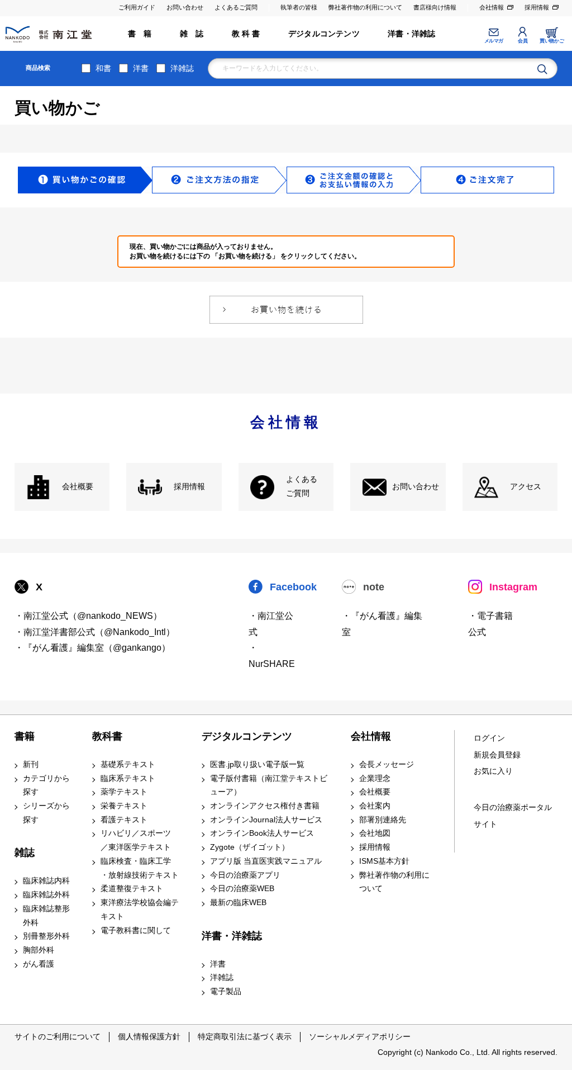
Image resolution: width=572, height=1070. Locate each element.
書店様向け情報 (434, 7)
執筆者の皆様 (298, 7)
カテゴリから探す (46, 785)
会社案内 (374, 806)
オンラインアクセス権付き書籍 (265, 806)
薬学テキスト (124, 792)
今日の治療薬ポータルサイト (513, 815)
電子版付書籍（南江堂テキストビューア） (268, 785)
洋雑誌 (182, 68)
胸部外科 (38, 950)
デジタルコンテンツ (324, 34)
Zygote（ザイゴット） (249, 847)
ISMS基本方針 (384, 861)
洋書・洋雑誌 (411, 34)
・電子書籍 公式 (490, 624)
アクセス (525, 486)
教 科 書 (246, 34)
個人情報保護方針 (149, 1036)
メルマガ (493, 41)
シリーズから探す (46, 813)
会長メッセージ (386, 764)
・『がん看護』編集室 (382, 624)
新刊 (31, 764)
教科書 (107, 736)
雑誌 (25, 852)
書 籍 (140, 34)
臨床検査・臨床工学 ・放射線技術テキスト (140, 868)
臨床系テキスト (128, 778)
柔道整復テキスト (132, 888)
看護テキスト (124, 820)
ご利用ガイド (136, 7)
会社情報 (491, 7)
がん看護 (38, 964)
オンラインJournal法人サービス (266, 820)
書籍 (25, 736)
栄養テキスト (124, 806)
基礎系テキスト (128, 764)
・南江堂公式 (271, 624)
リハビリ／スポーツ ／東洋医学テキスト (136, 840)
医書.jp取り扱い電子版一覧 (257, 764)
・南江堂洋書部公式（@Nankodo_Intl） (95, 632)
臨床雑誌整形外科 (46, 916)
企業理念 (374, 778)
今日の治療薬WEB (242, 888)
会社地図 (374, 833)
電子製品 (225, 991)
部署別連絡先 (382, 820)
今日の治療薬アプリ (245, 875)
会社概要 (77, 486)
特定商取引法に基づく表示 (245, 1036)
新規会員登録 (497, 755)
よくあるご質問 (236, 7)
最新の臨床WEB (238, 902)
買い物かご (552, 41)
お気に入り (493, 771)
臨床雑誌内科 (46, 881)
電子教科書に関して (136, 930)
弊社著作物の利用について (365, 7)
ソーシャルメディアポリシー (360, 1036)
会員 (522, 41)
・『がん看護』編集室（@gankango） (92, 647)
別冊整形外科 (46, 936)
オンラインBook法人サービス (262, 833)
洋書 (141, 68)
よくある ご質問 (301, 486)
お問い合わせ (184, 7)
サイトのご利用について (58, 1036)
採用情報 (537, 7)
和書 (103, 68)
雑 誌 (192, 34)
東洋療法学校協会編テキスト (140, 909)
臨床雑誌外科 (46, 895)
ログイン (489, 738)
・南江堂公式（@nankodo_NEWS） (88, 616)
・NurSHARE (272, 656)
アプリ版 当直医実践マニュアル (266, 861)
